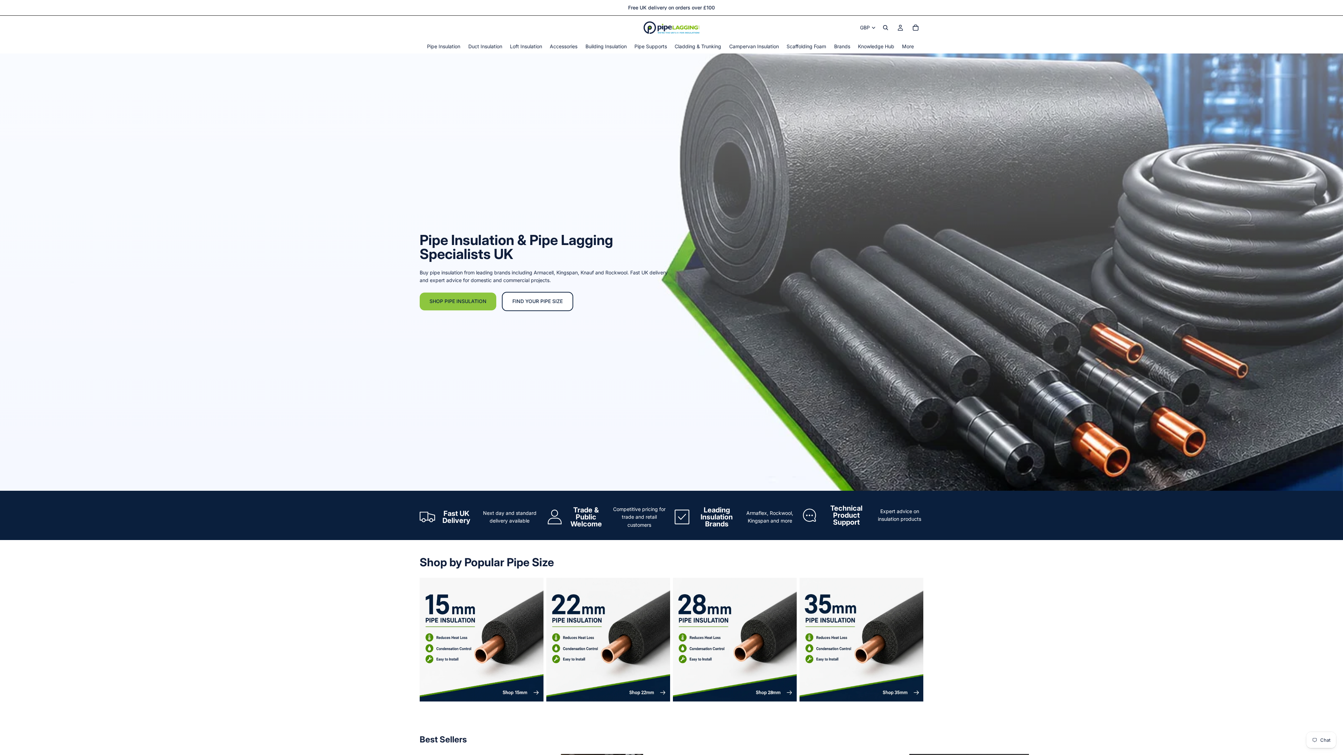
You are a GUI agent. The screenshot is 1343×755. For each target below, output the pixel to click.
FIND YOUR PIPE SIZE (537, 301)
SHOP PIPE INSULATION (457, 301)
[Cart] (915, 27)
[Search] (885, 27)
